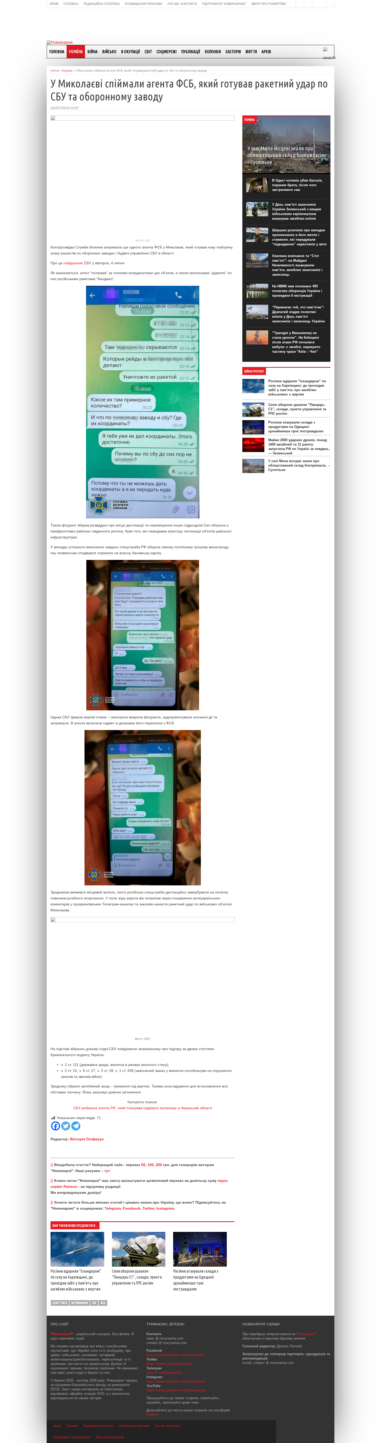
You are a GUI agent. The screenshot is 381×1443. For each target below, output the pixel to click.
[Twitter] (65, 1125)
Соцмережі (167, 51)
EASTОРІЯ (233, 51)
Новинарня (61, 1334)
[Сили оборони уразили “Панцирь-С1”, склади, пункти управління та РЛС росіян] (139, 1265)
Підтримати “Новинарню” (71, 1437)
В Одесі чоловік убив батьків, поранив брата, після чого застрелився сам (297, 185)
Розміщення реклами (134, 1426)
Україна (76, 51)
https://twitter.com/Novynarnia (168, 1364)
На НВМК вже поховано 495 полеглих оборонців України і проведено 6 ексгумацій (297, 290)
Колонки (213, 51)
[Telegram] (75, 1125)
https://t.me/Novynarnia (164, 1373)
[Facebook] (55, 1125)
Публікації (190, 51)
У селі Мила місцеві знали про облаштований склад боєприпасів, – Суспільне (298, 465)
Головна (56, 51)
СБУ (94, 1303)
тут (107, 1171)
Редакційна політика (98, 1426)
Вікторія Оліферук (87, 1139)
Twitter (148, 1208)
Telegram (113, 1208)
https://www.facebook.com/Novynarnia (175, 1355)
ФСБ (103, 1303)
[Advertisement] (190, 23)
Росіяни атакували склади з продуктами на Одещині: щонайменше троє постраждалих (295, 426)
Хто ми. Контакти (167, 1426)
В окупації (130, 51)
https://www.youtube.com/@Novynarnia (176, 1390)
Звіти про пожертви (110, 1437)
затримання (79, 1303)
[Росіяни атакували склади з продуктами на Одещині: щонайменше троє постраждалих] (200, 1265)
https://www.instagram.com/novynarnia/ (176, 1381)
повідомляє (73, 263)
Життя (251, 51)
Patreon (152, 1415)
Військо (109, 51)
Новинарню (306, 1334)
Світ (148, 51)
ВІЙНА (92, 51)
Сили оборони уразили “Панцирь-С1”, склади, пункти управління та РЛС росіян (137, 1277)
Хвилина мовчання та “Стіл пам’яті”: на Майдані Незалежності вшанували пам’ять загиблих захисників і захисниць (297, 265)
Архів (266, 51)
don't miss (60, 1303)
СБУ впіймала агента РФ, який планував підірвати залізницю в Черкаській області (142, 1108)
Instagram (165, 1208)
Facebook (131, 1208)
